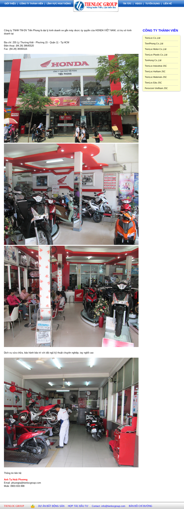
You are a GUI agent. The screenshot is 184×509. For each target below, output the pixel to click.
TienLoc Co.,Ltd (152, 38)
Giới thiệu (10, 3)
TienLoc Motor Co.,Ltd (155, 49)
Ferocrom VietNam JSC (156, 88)
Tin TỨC (127, 3)
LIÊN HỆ (167, 3)
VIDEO (138, 3)
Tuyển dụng (152, 3)
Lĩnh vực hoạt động (59, 3)
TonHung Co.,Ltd (153, 60)
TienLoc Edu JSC (153, 82)
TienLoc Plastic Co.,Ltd (156, 55)
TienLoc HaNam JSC (155, 71)
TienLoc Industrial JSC (156, 66)
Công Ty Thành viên (31, 3)
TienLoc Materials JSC (156, 77)
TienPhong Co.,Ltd (154, 43)
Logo (97, 9)
